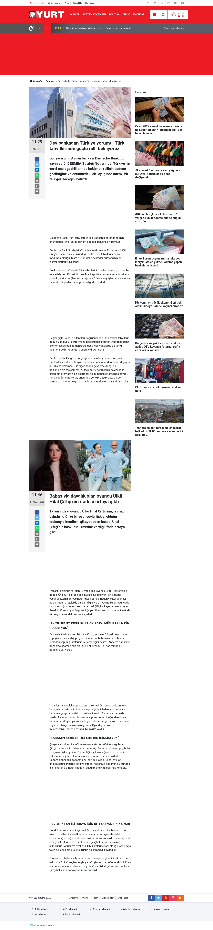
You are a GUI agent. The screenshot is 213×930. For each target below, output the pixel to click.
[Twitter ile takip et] (158, 898)
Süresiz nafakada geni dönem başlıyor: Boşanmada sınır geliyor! (98, 28)
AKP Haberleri (69, 909)
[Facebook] (37, 159)
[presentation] (39, 28)
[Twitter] (37, 164)
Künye (85, 898)
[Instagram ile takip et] (173, 898)
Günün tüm (174, 28)
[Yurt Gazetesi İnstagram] (168, 2)
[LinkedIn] (37, 170)
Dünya (126, 14)
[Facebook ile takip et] (151, 898)
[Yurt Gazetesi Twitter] (154, 2)
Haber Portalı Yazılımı (44, 925)
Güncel (75, 14)
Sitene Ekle (77, 3)
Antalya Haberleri (71, 914)
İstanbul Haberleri (132, 909)
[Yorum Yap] (37, 191)
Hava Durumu (91, 3)
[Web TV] (175, 2)
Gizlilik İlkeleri (108, 898)
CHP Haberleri (39, 909)
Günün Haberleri (54, 3)
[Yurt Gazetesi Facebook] (148, 2)
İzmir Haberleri (39, 914)
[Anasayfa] (30, 3)
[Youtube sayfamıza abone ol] (165, 898)
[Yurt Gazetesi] (46, 14)
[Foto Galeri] (182, 2)
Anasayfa (73, 898)
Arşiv (67, 3)
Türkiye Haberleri (101, 909)
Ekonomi (138, 14)
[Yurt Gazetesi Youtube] (161, 2)
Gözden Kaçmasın (94, 14)
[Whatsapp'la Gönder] (37, 175)
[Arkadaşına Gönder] (37, 180)
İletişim (94, 898)
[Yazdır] (37, 186)
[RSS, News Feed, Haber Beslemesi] (180, 898)
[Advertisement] (106, 55)
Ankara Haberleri (161, 909)
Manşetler (40, 3)
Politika (114, 14)
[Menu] (154, 14)
